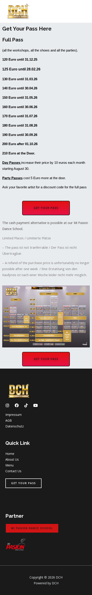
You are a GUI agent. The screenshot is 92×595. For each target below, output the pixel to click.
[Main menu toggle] (83, 11)
